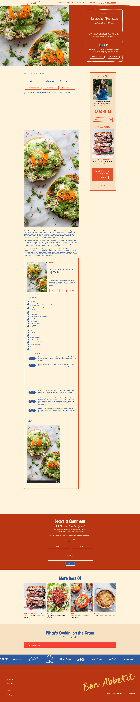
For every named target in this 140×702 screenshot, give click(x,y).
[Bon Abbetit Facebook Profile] (103, 3)
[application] (43, 454)
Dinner (49, 613)
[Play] (29, 482)
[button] (44, 454)
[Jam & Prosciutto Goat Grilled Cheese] (103, 143)
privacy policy (131, 695)
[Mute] (56, 482)
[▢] (28, 304)
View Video (113, 56)
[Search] (110, 119)
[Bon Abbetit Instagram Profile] (101, 3)
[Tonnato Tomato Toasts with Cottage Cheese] (82, 597)
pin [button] (63, 290)
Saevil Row (122, 692)
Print (53, 290)
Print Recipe (68, 87)
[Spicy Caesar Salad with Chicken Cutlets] (58, 597)
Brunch (42, 73)
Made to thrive (131, 692)
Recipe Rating (70, 539)
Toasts (73, 613)
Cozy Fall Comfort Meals (102, 159)
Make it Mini (98, 613)
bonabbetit (106, 45)
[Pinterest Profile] (105, 3)
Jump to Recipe (97, 56)
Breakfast (34, 73)
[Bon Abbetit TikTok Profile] (99, 3)
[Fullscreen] (58, 482)
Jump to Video (51, 87)
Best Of (104, 13)
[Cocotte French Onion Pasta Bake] (105, 597)
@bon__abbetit (70, 637)
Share (72, 291)
